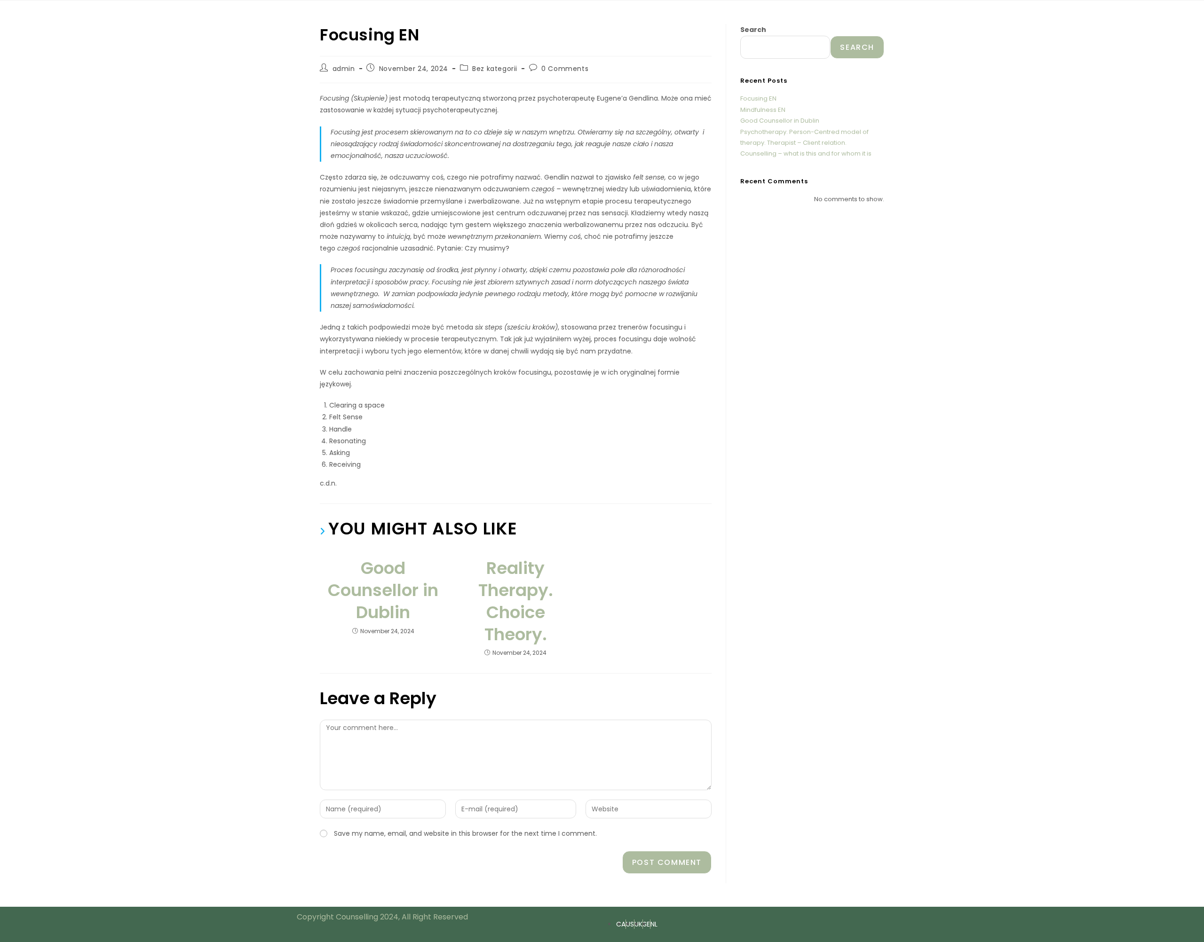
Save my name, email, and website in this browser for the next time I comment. (465, 833)
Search (753, 29)
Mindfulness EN (762, 109)
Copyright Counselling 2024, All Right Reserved (382, 916)
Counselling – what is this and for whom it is (805, 153)
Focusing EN (758, 98)
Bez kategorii (494, 68)
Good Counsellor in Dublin (383, 590)
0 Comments (564, 68)
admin (344, 68)
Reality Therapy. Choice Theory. (515, 601)
